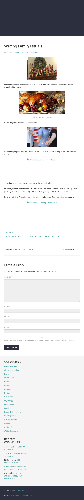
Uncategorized (10, 416)
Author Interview (10, 366)
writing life (8, 427)
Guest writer (9, 378)
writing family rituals (49, 236)
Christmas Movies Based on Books (19, 250)
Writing (9, 233)
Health (6, 381)
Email (7, 317)
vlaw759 (36, 53)
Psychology (8, 400)
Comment (9, 277)
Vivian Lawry (9, 466)
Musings (7, 393)
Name (7, 306)
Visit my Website (10, 419)
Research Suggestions (12, 412)
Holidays (7, 389)
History (7, 385)
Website (8, 327)
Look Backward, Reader (69, 250)
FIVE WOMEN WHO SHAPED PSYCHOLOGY (13, 476)
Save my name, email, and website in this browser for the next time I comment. (40, 340)
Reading (7, 408)
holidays (25, 236)
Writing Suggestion (11, 431)
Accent (29, 495)
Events (6, 374)
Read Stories (9, 404)
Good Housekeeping (44, 117)
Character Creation (11, 370)
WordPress (16, 495)
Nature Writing (9, 397)
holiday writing (13, 236)
